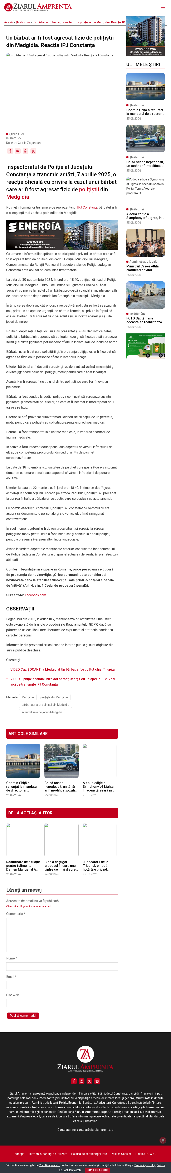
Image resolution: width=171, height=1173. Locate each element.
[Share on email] (18, 151)
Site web (12, 995)
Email (11, 977)
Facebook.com (35, 595)
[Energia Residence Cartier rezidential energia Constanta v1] (145, 55)
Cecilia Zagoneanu (30, 142)
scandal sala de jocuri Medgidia (42, 712)
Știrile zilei (22, 22)
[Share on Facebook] (10, 151)
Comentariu (15, 914)
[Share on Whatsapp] (25, 151)
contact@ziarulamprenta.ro (95, 1129)
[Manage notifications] (163, 1140)
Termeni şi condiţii (145, 1165)
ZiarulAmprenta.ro (49, 1165)
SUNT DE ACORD (97, 1170)
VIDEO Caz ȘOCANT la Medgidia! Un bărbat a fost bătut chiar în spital (63, 669)
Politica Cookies (121, 1154)
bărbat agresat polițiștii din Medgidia (45, 704)
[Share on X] (33, 151)
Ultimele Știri (143, 64)
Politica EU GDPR (146, 1154)
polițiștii (89, 189)
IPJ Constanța (87, 207)
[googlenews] (97, 1081)
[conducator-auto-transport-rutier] (145, 357)
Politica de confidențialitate (89, 1154)
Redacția (18, 1154)
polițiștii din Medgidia (54, 697)
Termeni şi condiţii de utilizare (47, 1154)
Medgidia (17, 197)
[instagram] (81, 1081)
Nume (11, 958)
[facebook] (74, 1081)
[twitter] (89, 1081)
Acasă (8, 22)
